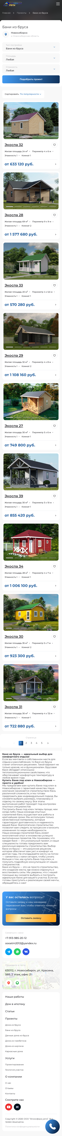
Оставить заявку (31, 918)
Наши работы (14, 996)
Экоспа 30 (14, 636)
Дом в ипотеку (15, 1004)
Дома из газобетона (15, 1041)
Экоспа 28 (14, 215)
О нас (8, 1083)
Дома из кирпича (14, 1046)
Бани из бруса (12, 1030)
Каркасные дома (14, 1051)
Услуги (9, 1058)
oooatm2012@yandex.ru (20, 943)
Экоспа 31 (13, 707)
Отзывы (9, 1088)
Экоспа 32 (14, 145)
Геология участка (14, 1070)
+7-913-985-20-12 (16, 938)
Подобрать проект (31, 79)
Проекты (21, 13)
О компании (13, 1076)
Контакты (10, 1093)
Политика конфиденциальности (22, 1126)
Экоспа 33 (14, 285)
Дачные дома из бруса (17, 1035)
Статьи (9, 1011)
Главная (6, 13)
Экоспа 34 (14, 566)
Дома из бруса (13, 1025)
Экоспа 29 (14, 355)
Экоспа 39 (14, 496)
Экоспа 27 (14, 426)
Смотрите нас (14, 1099)
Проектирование (14, 1064)
